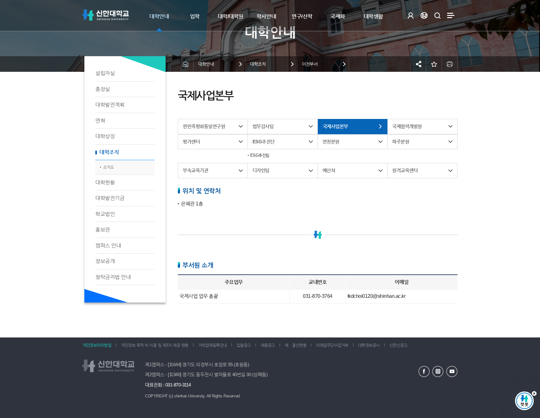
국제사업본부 (335, 126)
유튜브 (452, 371)
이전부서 (310, 63)
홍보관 (102, 230)
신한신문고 (398, 345)
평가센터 (191, 141)
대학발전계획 (109, 105)
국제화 (337, 16)
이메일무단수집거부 (332, 345)
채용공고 (268, 345)
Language (424, 15)
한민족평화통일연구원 (204, 126)
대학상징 (105, 136)
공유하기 (418, 64)
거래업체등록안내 (212, 345)
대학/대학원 (230, 16)
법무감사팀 (263, 126)
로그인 (410, 15)
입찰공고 (244, 345)
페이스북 (424, 371)
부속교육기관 (195, 170)
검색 (437, 15)
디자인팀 (260, 170)
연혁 (100, 121)
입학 (195, 16)
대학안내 (159, 16)
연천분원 (330, 141)
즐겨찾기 (434, 64)
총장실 (102, 89)
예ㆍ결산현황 (295, 345)
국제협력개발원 (407, 126)
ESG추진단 (263, 141)
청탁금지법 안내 (113, 277)
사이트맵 (451, 15)
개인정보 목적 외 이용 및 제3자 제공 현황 (154, 345)
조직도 (108, 167)
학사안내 (266, 16)
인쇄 (450, 64)
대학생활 (373, 16)
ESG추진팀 (259, 155)
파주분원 (400, 141)
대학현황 (105, 182)
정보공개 (105, 261)
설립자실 (105, 73)
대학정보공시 (369, 345)
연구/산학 (302, 16)
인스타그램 (437, 371)
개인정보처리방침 (96, 345)
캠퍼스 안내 (108, 245)
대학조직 (109, 152)
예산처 (328, 170)
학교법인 (105, 214)
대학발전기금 (109, 198)
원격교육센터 (405, 170)
